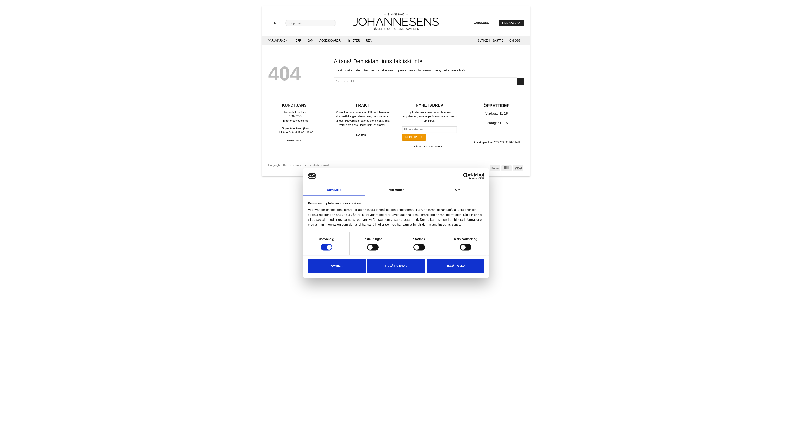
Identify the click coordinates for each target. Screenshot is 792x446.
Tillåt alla (455, 265)
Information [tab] (396, 189)
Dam (310, 40)
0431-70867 (295, 116)
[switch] (373, 247)
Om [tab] (457, 189)
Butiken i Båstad (490, 40)
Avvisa (337, 265)
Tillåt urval (395, 265)
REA (369, 40)
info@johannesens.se (295, 120)
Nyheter (353, 40)
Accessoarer (330, 40)
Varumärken (278, 40)
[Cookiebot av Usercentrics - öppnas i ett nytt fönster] (466, 176)
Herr (297, 40)
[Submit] (331, 23)
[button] (275, 23)
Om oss (515, 40)
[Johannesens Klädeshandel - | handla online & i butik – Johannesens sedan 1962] (396, 21)
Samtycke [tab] (334, 189)
